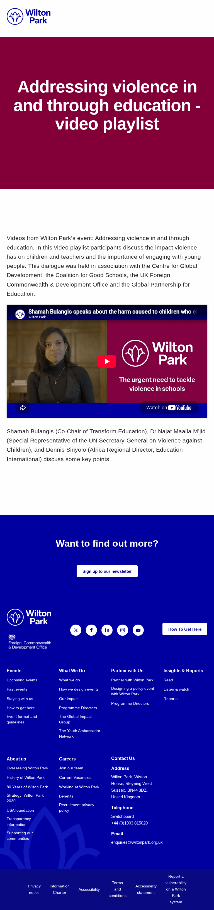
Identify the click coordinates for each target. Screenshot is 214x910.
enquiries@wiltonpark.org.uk (137, 842)
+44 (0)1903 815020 (129, 823)
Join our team (71, 768)
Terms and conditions (118, 889)
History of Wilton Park (26, 777)
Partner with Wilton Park (132, 680)
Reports (170, 698)
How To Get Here (184, 629)
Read (168, 680)
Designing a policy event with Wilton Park (132, 691)
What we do (69, 680)
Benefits (66, 796)
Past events (17, 689)
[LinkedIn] (107, 630)
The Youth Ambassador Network (79, 733)
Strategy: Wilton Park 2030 (25, 798)
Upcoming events (22, 680)
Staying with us (20, 698)
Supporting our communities (20, 836)
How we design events (79, 689)
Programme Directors (78, 708)
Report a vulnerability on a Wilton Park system (176, 889)
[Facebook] (91, 630)
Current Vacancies (75, 777)
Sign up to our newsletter (107, 571)
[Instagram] (122, 630)
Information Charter (60, 889)
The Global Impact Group (75, 719)
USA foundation (20, 810)
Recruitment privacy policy (76, 808)
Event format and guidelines (22, 719)
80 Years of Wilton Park (27, 787)
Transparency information (19, 821)
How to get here (21, 708)
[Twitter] (75, 630)
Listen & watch (176, 689)
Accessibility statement (146, 889)
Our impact (69, 698)
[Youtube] (138, 630)
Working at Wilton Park (79, 787)
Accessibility (89, 889)
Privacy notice (34, 889)
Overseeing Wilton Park (27, 768)
